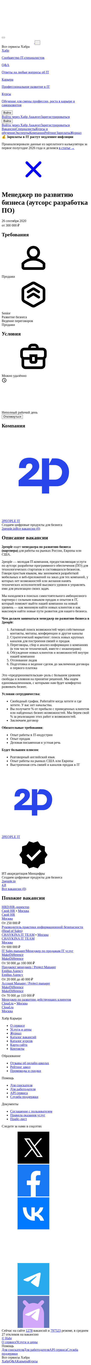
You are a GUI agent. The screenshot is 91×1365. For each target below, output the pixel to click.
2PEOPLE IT (11, 521)
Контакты (17, 1048)
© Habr (7, 1338)
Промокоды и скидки (25, 1071)
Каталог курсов (21, 1041)
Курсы (33, 1361)
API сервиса (19, 1093)
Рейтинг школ (20, 1067)
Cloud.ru (8, 1003)
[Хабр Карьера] (18, 42)
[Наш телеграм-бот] (33, 1327)
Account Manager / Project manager (26, 983)
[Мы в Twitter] (33, 1162)
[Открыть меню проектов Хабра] (3, 37)
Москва (23, 911)
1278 (29, 1330)
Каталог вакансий (23, 1037)
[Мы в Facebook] (33, 1195)
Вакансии (9, 129)
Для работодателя (23, 1089)
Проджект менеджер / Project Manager (29, 967)
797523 (56, 1330)
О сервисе (17, 1025)
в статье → (66, 148)
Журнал (75, 133)
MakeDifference (12, 955)
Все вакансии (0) (28, 528)
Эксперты (22, 133)
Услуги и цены (21, 1029)
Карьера (22, 1361)
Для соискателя (21, 1085)
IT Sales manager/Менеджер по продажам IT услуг (37, 951)
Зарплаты (63, 133)
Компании (36, 133)
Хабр (5, 1361)
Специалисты (26, 129)
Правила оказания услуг (27, 1115)
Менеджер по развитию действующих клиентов (36, 999)
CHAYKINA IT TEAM (18, 935)
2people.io (9, 528)
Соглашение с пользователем (31, 1111)
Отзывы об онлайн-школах (29, 1063)
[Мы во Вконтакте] (33, 1228)
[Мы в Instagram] (33, 1261)
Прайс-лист (18, 1119)
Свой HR (8, 911)
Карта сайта (18, 1045)
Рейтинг (50, 133)
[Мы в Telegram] (33, 1294)
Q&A (13, 1361)
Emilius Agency (12, 971)
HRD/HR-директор (15, 907)
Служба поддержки (24, 1097)
